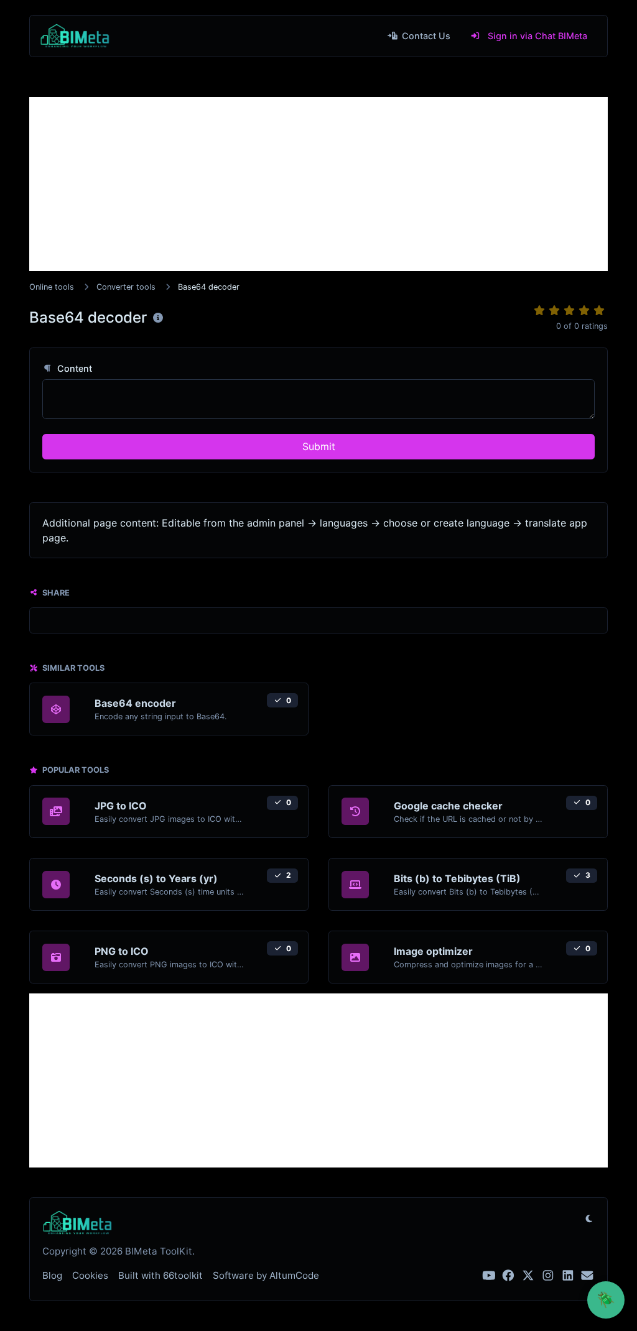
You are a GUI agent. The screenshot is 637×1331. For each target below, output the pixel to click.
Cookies (90, 1275)
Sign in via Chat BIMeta (536, 35)
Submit (318, 446)
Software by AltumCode (266, 1275)
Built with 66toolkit (160, 1275)
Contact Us (424, 35)
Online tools (51, 287)
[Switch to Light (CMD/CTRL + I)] (589, 1218)
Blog (52, 1275)
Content (73, 368)
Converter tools (126, 287)
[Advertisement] (318, 184)
